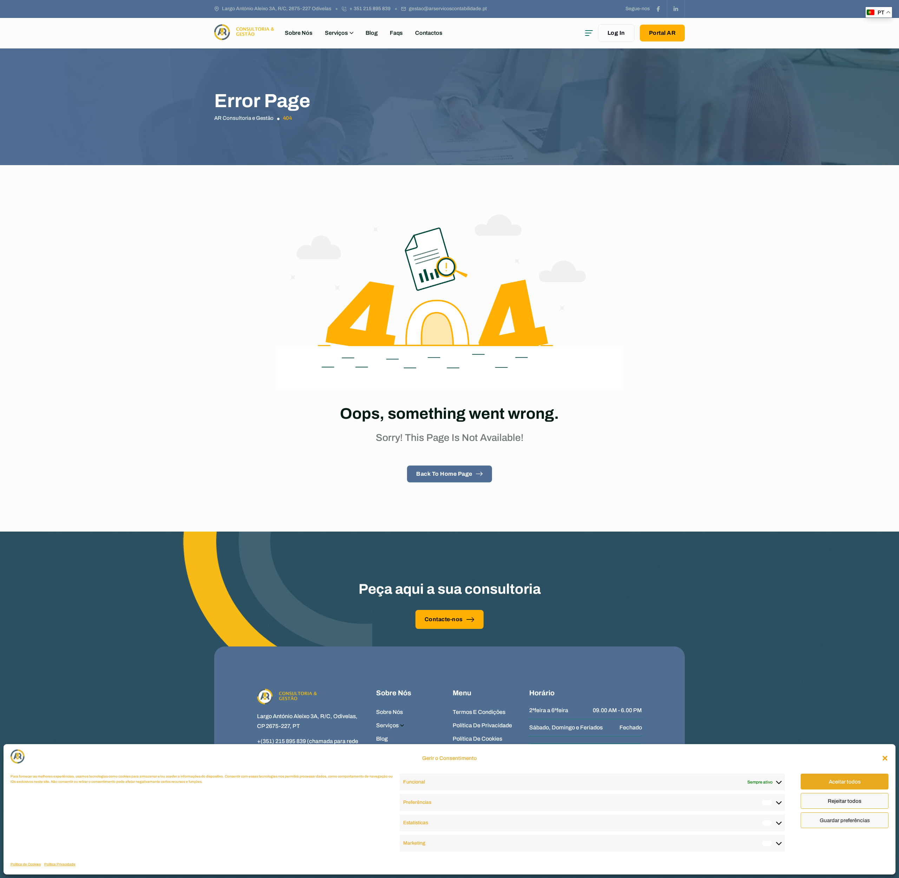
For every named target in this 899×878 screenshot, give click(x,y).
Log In (616, 33)
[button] (884, 758)
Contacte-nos (444, 619)
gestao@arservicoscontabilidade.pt (448, 8)
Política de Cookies (26, 864)
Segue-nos (637, 8)
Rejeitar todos (844, 801)
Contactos (428, 33)
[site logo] (244, 36)
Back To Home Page (444, 474)
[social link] (658, 9)
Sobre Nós (299, 33)
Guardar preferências (845, 820)
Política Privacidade (60, 864)
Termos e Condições (479, 712)
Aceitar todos (845, 782)
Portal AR (662, 33)
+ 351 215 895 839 (370, 8)
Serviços (336, 33)
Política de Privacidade (482, 725)
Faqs (396, 33)
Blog (372, 33)
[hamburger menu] (589, 33)
